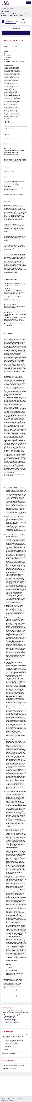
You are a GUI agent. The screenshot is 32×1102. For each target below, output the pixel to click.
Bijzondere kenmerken (7, 62)
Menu (28, 2)
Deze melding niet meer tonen (23, 21)
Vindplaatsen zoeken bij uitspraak (12, 1020)
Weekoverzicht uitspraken (9, 1068)
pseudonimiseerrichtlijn (10, 23)
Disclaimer (11, 1100)
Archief (6, 1100)
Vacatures (3, 1100)
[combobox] (16, 129)
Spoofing (24, 1098)
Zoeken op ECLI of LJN (9, 1018)
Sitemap (6, 1098)
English (2, 1098)
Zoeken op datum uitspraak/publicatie (13, 1015)
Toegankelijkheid (19, 1098)
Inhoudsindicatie (8, 65)
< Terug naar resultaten (16, 32)
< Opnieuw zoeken (16, 28)
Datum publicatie (6, 50)
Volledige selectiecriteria (9, 1053)
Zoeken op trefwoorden (9, 1016)
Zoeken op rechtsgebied (10, 1019)
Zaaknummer (7, 54)
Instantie (6, 44)
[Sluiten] (29, 21)
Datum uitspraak (6, 47)
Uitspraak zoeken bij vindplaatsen (12, 1022)
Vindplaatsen (7, 118)
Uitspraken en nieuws (8, 8)
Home (2, 8)
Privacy (9, 1098)
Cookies (13, 1098)
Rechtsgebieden (8, 57)
